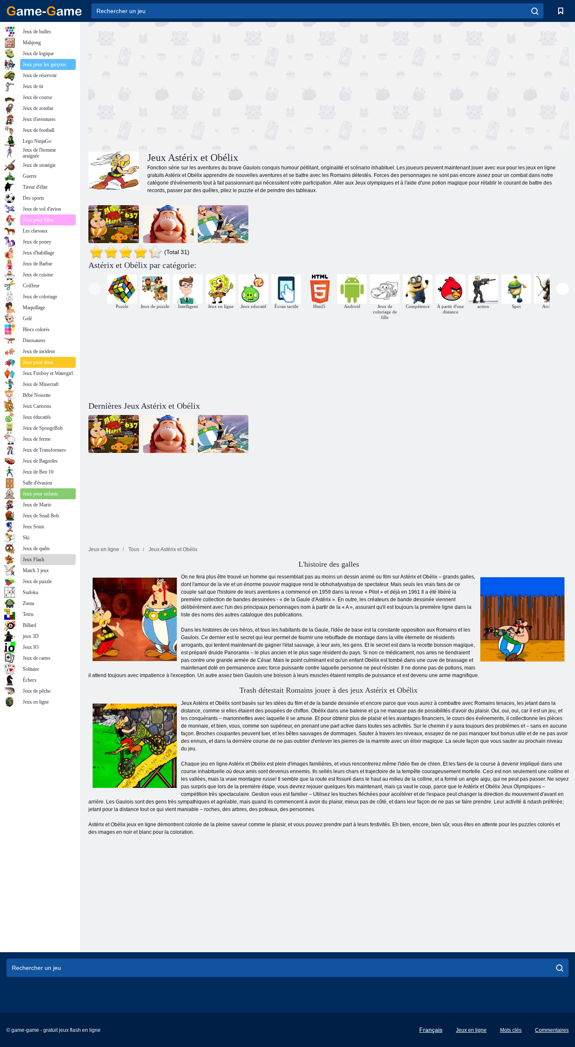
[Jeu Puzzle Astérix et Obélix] (168, 224)
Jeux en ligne (471, 1030)
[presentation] (94, 289)
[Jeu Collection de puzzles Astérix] (223, 224)
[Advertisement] (208, 86)
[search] (535, 11)
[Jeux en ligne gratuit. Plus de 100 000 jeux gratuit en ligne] (44, 11)
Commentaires (552, 1030)
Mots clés (511, 1030)
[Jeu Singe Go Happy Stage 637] (113, 224)
